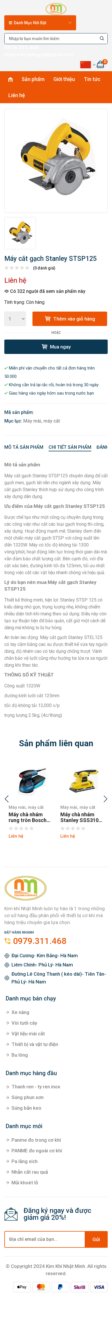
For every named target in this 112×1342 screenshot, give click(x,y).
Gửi (96, 1239)
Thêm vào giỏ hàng (73, 319)
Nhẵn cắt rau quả (29, 1172)
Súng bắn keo (26, 1108)
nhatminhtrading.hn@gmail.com (39, 54)
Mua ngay (60, 347)
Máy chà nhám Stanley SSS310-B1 (80, 817)
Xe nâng (20, 1012)
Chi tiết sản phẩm (70, 447)
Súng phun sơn (27, 1097)
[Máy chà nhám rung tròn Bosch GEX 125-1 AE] (30, 780)
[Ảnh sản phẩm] (56, 160)
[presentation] (6, 799)
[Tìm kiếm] (102, 38)
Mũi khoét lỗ (24, 1182)
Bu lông (19, 1055)
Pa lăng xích (24, 1161)
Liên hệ (16, 95)
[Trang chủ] (55, 8)
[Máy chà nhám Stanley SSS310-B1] (81, 780)
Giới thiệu (64, 79)
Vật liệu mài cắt (28, 1033)
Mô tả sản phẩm (23, 447)
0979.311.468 (21, 47)
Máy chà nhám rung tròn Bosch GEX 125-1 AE (28, 817)
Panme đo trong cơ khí (36, 1140)
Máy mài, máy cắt (41, 421)
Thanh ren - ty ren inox (35, 1087)
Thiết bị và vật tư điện (34, 1044)
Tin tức (92, 79)
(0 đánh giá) (44, 268)
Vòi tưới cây (24, 1023)
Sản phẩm (33, 79)
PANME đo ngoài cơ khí (36, 1150)
